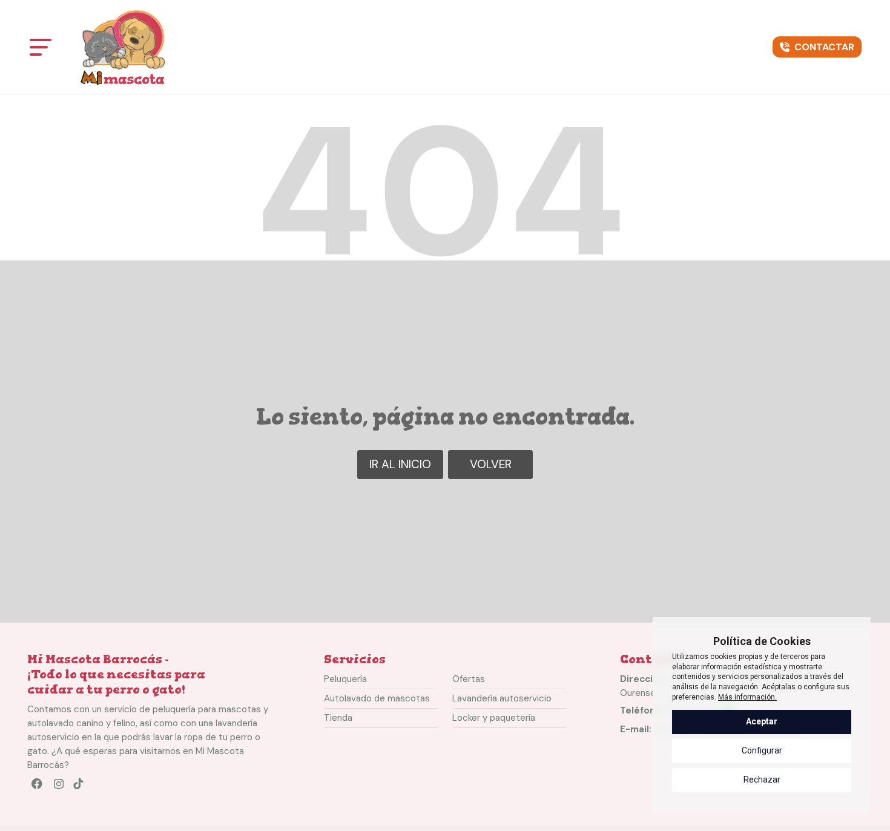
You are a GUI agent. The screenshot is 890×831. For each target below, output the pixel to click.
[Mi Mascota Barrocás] (123, 47)
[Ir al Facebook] (38, 786)
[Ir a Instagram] (59, 786)
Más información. (747, 697)
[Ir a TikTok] (81, 786)
